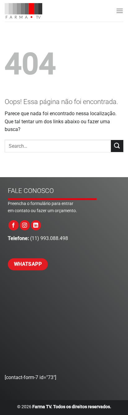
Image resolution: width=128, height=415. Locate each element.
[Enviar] (117, 146)
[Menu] (119, 10)
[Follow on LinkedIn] (36, 225)
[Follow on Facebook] (13, 225)
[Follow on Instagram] (25, 225)
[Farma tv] (30, 11)
